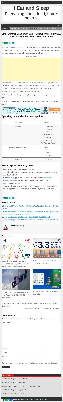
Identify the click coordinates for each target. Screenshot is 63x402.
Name (4, 349)
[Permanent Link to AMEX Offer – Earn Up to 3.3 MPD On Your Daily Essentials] (47, 248)
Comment (6, 323)
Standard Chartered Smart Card (13, 47)
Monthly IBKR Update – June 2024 (14, 379)
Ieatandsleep (20, 39)
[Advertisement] (31, 69)
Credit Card (31, 31)
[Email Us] (58, 25)
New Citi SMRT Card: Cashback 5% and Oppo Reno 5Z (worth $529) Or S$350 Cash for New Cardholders (15, 263)
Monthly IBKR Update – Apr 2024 (14, 390)
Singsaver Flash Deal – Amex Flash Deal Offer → (43, 309)
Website (5, 356)
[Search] (60, 25)
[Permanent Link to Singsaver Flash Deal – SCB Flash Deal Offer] (47, 279)
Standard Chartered (29, 83)
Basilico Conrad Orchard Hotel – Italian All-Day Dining (21, 386)
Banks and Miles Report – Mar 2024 (15, 393)
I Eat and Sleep (31, 8)
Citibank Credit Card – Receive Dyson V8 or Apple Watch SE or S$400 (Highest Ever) (15, 294)
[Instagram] (56, 25)
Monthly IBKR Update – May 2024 (14, 382)
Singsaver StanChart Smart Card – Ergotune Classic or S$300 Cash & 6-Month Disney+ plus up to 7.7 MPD (31, 35)
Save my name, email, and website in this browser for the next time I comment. (30, 363)
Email (4, 353)
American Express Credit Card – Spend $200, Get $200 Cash (26, 217)
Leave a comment (42, 39)
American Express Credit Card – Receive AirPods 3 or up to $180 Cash (30, 220)
